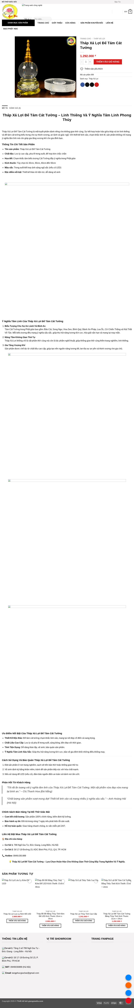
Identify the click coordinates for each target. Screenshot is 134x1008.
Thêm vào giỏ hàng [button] (17, 921)
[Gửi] (49, 19)
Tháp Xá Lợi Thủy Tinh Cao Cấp (83, 914)
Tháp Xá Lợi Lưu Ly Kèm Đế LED (17, 914)
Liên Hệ (109, 23)
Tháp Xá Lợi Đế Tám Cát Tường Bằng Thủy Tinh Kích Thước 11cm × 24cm (116, 916)
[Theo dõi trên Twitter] (128, 2)
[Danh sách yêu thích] (115, 12)
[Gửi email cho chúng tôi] (131, 2)
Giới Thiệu (57, 23)
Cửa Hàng (70, 23)
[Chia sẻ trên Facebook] (82, 84)
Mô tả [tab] (5, 108)
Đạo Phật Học (10, 29)
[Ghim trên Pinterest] (96, 84)
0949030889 (16, 967)
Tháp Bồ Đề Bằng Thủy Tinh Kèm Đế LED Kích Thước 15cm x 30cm (50, 916)
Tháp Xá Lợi (99, 39)
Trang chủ (85, 39)
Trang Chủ (43, 23)
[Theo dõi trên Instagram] (126, 2)
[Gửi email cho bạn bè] (92, 84)
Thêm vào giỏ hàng (107, 62)
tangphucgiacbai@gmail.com (25, 973)
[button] (116, 2)
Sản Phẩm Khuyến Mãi (91, 23)
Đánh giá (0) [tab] (15, 108)
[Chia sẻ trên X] (87, 84)
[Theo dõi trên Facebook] (123, 2)
